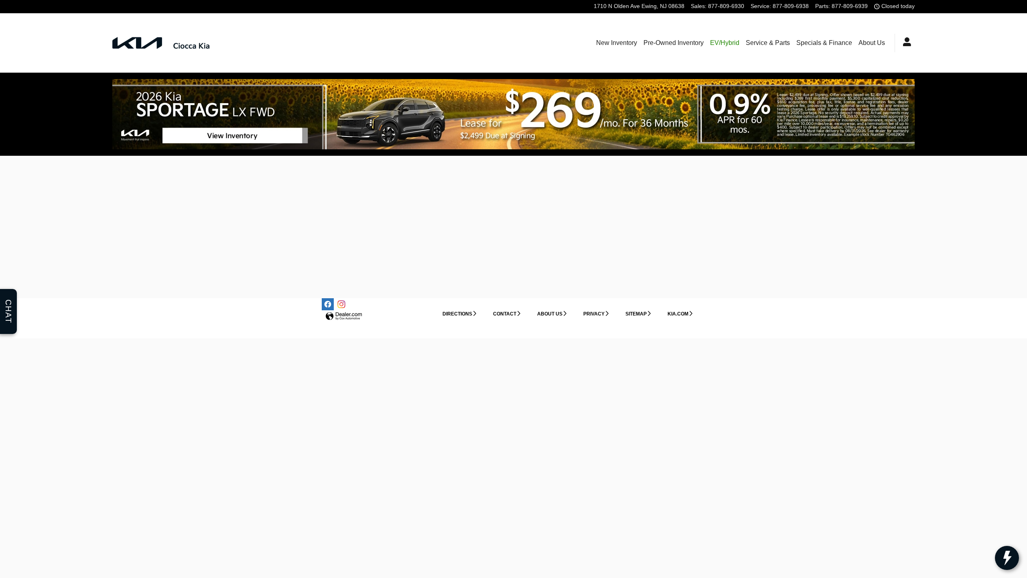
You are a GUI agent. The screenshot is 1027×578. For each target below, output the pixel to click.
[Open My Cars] (905, 43)
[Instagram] (341, 304)
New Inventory (616, 42)
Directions (457, 314)
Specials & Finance (824, 42)
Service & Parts (768, 42)
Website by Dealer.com (344, 316)
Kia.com (678, 314)
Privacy (594, 314)
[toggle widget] (1007, 558)
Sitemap (636, 314)
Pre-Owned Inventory (673, 42)
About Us (872, 42)
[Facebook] (328, 304)
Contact (504, 314)
